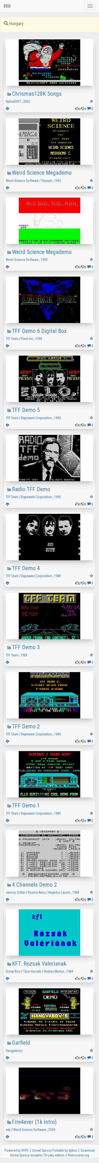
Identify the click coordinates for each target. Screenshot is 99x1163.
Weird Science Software (22, 181)
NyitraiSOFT (13, 101)
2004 (51, 1130)
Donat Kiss (13, 971)
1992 (57, 181)
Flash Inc (27, 339)
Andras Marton (54, 971)
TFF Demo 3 (26, 647)
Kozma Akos (37, 892)
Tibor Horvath (32, 971)
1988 (75, 892)
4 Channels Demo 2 (34, 884)
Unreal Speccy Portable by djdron (54, 1150)
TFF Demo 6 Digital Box (39, 331)
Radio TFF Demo (31, 489)
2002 (26, 101)
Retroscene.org (78, 1155)
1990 (38, 339)
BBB (7, 5)
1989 (57, 576)
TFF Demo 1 (26, 805)
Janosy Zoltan (15, 892)
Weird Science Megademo (42, 172)
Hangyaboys (14, 1051)
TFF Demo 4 (26, 568)
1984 (69, 971)
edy (8, 1130)
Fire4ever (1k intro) (34, 1122)
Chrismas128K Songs (37, 93)
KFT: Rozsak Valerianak (39, 963)
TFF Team (12, 339)
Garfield (21, 1042)
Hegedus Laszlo (59, 892)
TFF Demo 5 (26, 410)
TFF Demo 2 (26, 726)
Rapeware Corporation (36, 418)
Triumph (46, 181)
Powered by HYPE (17, 1150)
